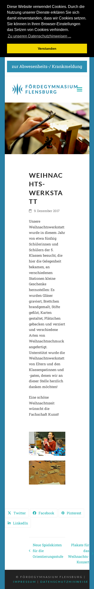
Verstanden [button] (47, 48)
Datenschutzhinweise (64, 581)
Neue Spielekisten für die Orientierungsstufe (46, 551)
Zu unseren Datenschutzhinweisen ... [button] (39, 36)
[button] (79, 89)
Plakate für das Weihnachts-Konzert (78, 553)
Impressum (24, 581)
